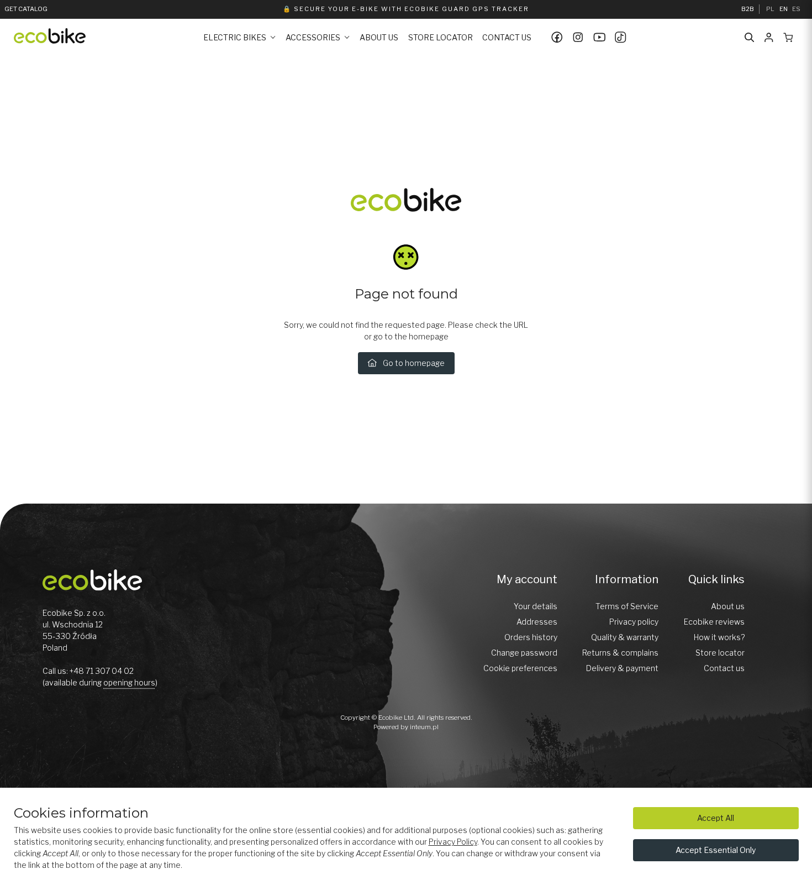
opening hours (129, 682)
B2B (747, 9)
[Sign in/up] (769, 38)
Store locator (440, 37)
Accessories (313, 37)
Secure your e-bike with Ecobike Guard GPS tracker (411, 9)
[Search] (750, 38)
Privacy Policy (453, 841)
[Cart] (788, 38)
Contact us (506, 37)
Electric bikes (234, 37)
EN (783, 9)
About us (379, 37)
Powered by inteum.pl (406, 727)
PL (770, 9)
